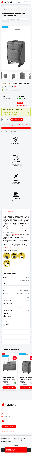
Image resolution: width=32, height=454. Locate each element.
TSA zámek (15, 234)
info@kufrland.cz (8, 414)
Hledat (28, 6)
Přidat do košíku (15, 119)
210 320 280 (7, 417)
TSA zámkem (18, 87)
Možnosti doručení (22, 105)
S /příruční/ (25, 284)
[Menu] (30, 2)
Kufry (7, 324)
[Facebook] (2, 421)
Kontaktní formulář (9, 426)
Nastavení (16, 445)
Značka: (4, 23)
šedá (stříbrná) (24, 290)
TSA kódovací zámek (23, 293)
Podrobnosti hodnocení (22, 19)
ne (28, 297)
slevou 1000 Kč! (9, 248)
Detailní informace (6, 93)
